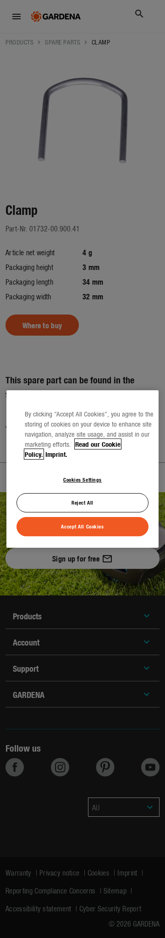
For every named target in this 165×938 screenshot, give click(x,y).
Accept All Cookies (82, 526)
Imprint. (56, 454)
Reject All (83, 502)
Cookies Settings (82, 479)
